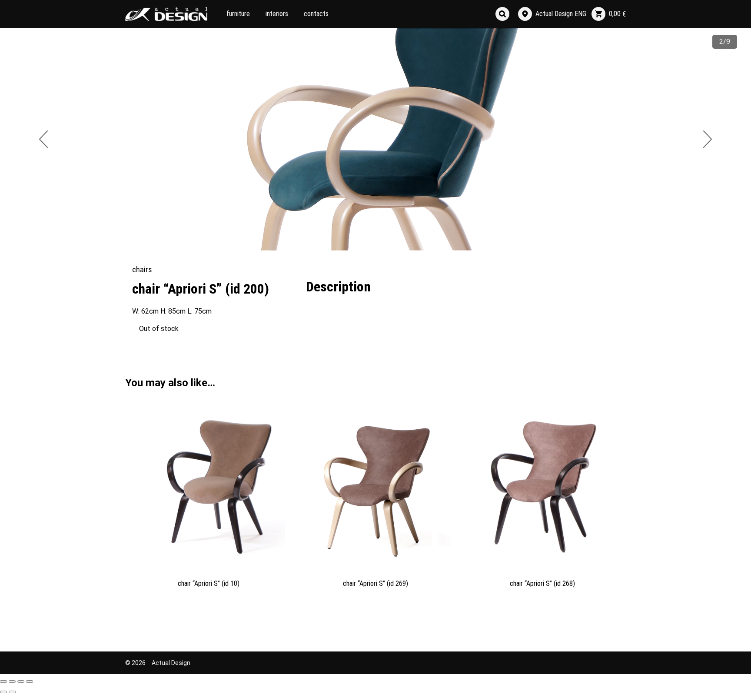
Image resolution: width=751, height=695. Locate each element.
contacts (316, 14)
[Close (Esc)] (3, 681)
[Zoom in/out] (29, 681)
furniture (238, 14)
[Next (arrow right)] (12, 692)
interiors (277, 14)
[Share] (12, 681)
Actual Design (171, 662)
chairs (142, 269)
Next (707, 139)
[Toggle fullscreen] (20, 681)
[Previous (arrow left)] (3, 692)
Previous (43, 139)
